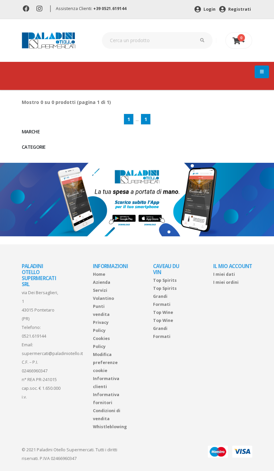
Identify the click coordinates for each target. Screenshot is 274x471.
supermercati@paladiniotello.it (52, 353)
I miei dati (224, 274)
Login (209, 9)
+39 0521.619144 (109, 8)
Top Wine (163, 312)
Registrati (239, 9)
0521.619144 (34, 336)
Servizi (100, 290)
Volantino (103, 298)
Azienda (101, 282)
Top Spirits (165, 280)
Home (99, 274)
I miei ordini (226, 282)
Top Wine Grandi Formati (163, 328)
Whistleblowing (110, 427)
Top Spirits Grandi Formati (165, 296)
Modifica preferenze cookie (105, 362)
